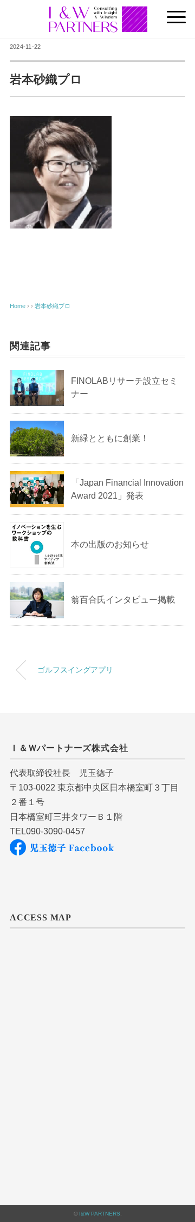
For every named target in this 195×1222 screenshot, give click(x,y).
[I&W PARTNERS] (98, 13)
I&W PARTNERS (99, 1214)
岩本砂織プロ (52, 306)
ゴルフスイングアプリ (75, 669)
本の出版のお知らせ (110, 544)
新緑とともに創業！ (110, 438)
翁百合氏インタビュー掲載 (123, 599)
